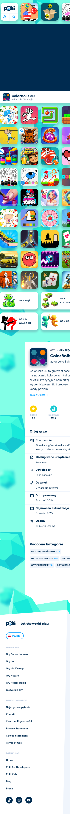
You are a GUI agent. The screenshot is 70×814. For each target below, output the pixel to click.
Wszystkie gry (14, 690)
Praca (9, 788)
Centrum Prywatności (19, 721)
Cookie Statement (17, 735)
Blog (8, 781)
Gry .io (10, 661)
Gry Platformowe (44, 558)
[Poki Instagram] (19, 800)
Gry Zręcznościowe (45, 552)
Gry (52, 350)
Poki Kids (11, 774)
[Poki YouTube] (28, 800)
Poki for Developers (18, 767)
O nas (9, 760)
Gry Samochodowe (17, 654)
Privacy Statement (17, 728)
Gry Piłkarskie (41, 565)
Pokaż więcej (37, 395)
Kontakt (10, 714)
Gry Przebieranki (16, 683)
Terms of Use (14, 743)
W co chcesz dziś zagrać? (13, 17)
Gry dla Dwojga (15, 668)
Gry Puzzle (12, 675)
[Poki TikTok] (9, 800)
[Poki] (9, 8)
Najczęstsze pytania (18, 707)
